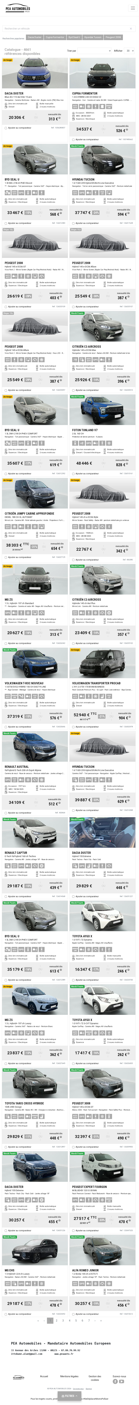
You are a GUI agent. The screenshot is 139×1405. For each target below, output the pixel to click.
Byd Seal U (74, 37)
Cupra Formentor (55, 37)
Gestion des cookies (95, 1378)
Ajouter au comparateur (19, 127)
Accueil (44, 1376)
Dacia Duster (35, 37)
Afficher (118, 50)
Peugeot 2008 (113, 37)
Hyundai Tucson (92, 37)
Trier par (71, 50)
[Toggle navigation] (133, 8)
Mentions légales (69, 1376)
